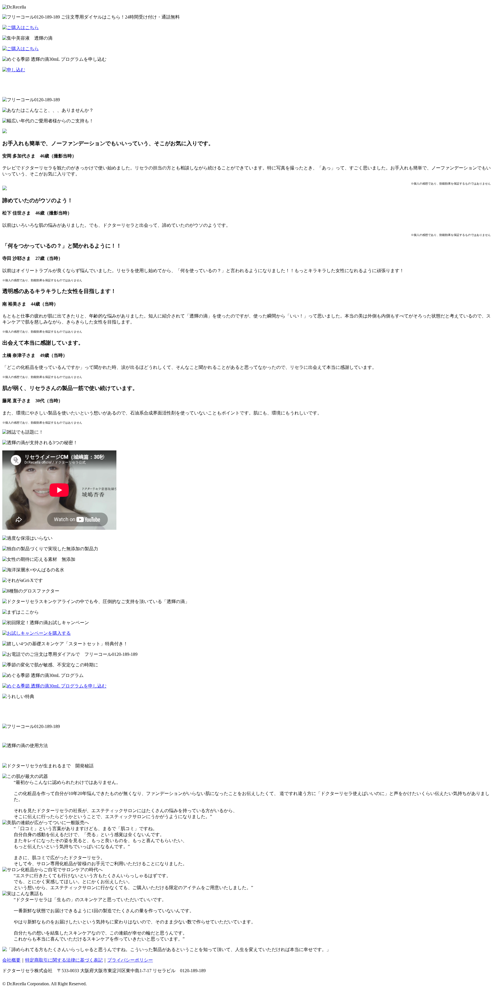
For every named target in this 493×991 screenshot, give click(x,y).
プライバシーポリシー (130, 960)
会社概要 (11, 960)
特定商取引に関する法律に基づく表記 (64, 960)
